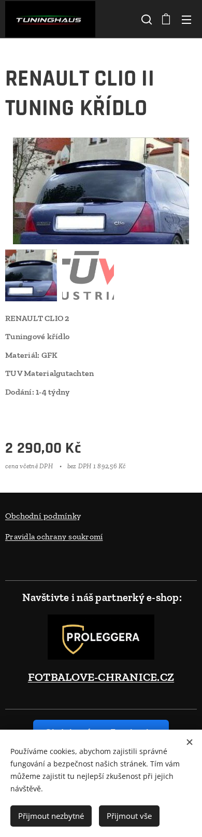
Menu (186, 19)
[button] (145, 19)
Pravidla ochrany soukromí (54, 536)
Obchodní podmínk (41, 516)
